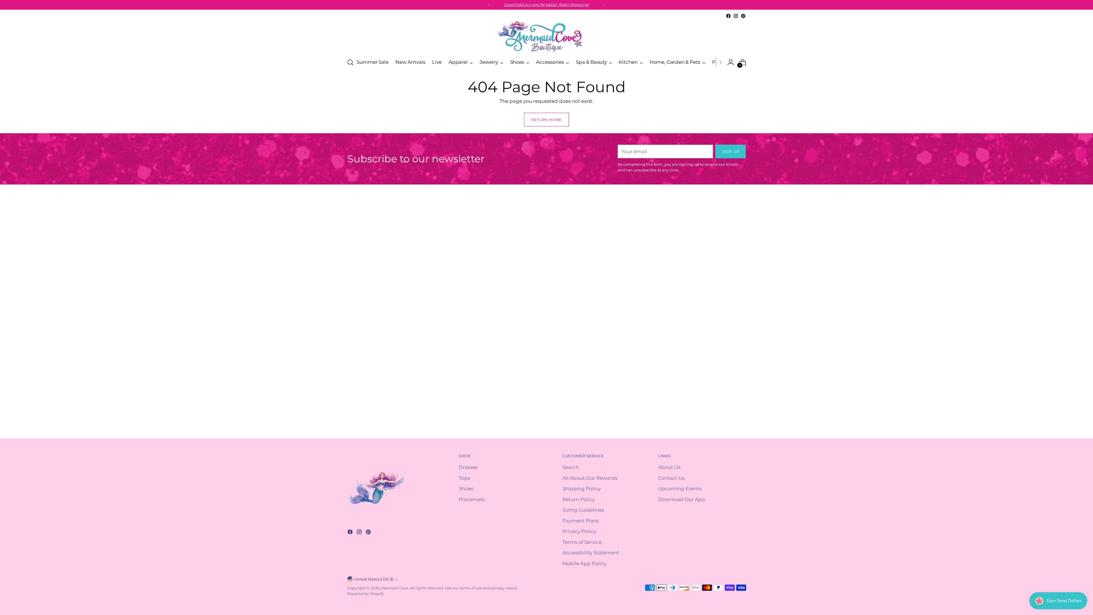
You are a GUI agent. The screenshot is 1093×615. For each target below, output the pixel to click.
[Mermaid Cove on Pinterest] (743, 16)
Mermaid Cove (394, 588)
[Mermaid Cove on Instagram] (735, 16)
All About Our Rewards (589, 478)
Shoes (466, 488)
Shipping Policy (581, 488)
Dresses (468, 467)
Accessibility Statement (590, 552)
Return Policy (578, 499)
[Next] (604, 5)
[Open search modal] (350, 62)
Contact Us (671, 478)
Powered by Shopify (365, 593)
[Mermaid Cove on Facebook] (728, 16)
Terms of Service (582, 542)
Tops (464, 478)
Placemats (471, 499)
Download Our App (681, 499)
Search (570, 467)
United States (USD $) (374, 579)
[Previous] (488, 5)
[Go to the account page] (730, 62)
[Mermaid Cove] (546, 36)
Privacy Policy (579, 531)
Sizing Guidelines (583, 510)
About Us (669, 467)
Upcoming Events (679, 488)
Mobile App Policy (584, 563)
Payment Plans (580, 521)
